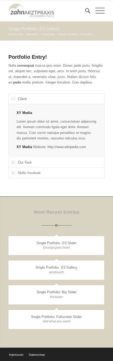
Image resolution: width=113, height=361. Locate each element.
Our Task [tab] (25, 162)
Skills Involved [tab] (29, 173)
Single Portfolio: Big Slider (56, 292)
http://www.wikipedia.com (67, 147)
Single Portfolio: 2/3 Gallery (33, 29)
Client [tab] (22, 99)
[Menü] (97, 10)
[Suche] (85, 10)
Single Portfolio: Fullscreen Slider (56, 317)
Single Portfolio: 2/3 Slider (56, 243)
